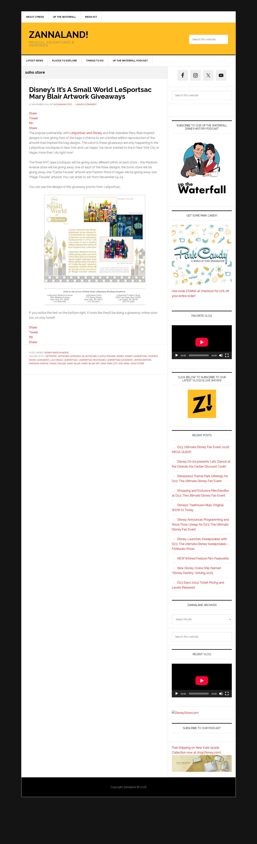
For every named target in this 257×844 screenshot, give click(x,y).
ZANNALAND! (58, 34)
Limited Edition (142, 360)
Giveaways (43, 360)
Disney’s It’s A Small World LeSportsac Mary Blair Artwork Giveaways (90, 93)
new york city (109, 363)
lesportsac (71, 360)
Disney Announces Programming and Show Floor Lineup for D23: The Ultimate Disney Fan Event (200, 524)
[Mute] (221, 355)
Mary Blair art (91, 363)
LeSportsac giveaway (119, 360)
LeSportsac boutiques (92, 360)
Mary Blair (74, 363)
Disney (120, 356)
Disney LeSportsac (136, 356)
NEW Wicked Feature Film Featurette (203, 558)
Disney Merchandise (56, 352)
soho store (137, 363)
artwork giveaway (69, 356)
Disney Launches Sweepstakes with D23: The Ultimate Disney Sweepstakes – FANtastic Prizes (200, 544)
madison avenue (39, 363)
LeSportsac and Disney (86, 133)
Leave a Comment (86, 104)
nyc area (124, 363)
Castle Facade (106, 356)
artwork (51, 356)
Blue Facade (89, 356)
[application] (202, 342)
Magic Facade (58, 363)
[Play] (177, 355)
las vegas (57, 360)
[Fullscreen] (227, 355)
